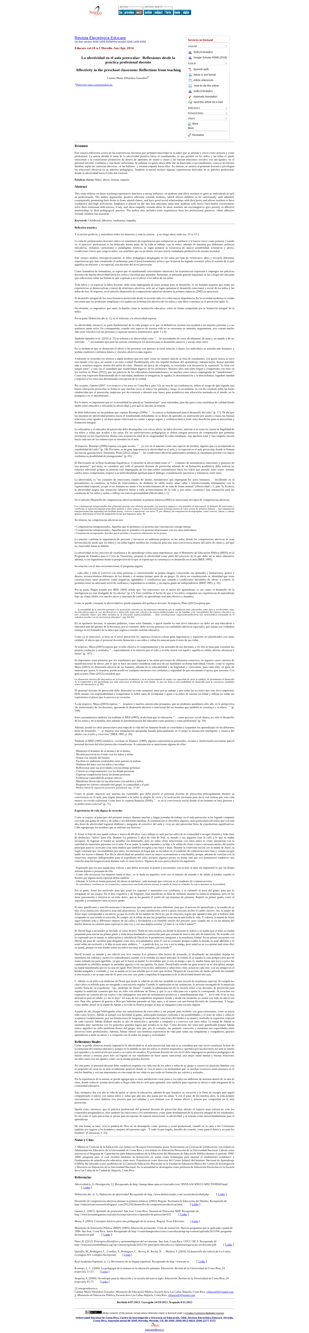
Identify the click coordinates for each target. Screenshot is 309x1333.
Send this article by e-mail (208, 102)
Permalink (198, 135)
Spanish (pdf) (201, 69)
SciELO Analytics (203, 52)
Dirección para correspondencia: (94, 84)
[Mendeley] (190, 123)
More (195, 123)
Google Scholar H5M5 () (210, 57)
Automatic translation (205, 96)
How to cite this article (206, 85)
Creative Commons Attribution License (204, 1313)
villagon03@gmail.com (220, 1291)
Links (86, 1187)
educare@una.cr (154, 1329)
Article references (203, 80)
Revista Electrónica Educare (100, 38)
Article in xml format (204, 74)
